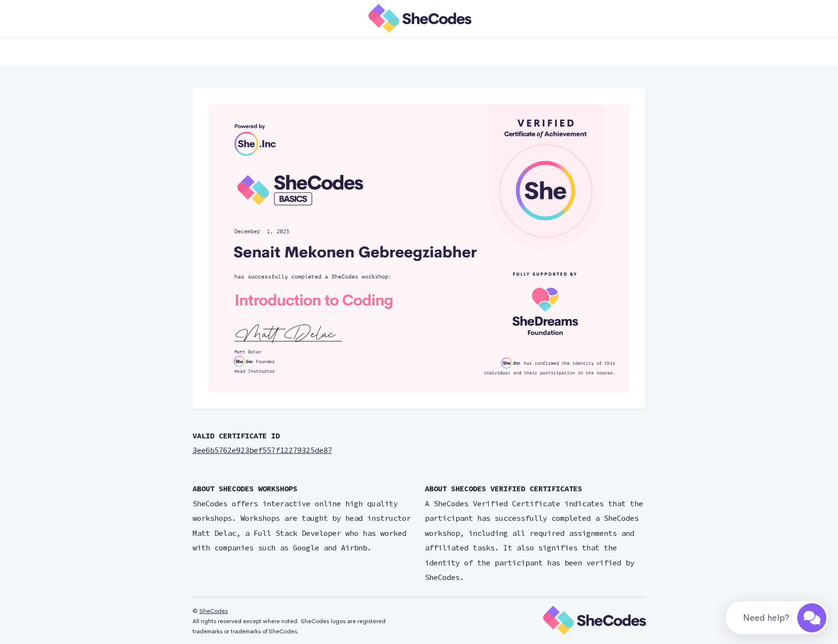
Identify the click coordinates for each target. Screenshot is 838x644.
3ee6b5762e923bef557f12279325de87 (262, 450)
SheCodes (213, 611)
